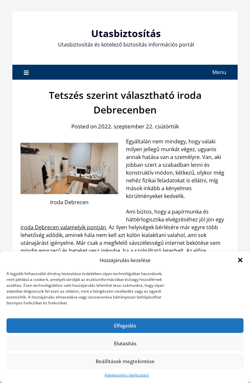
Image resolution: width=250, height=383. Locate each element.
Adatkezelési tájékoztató (126, 375)
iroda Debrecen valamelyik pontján (63, 227)
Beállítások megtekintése (125, 361)
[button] (240, 260)
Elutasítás (125, 343)
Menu (219, 72)
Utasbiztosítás (126, 33)
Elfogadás (125, 325)
